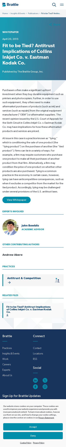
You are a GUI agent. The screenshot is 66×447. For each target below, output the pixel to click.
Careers (6, 364)
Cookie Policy (25, 443)
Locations (38, 353)
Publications (33, 13)
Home (5, 13)
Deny (33, 435)
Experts (6, 369)
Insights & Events (18, 13)
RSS (35, 358)
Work (5, 358)
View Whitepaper (16, 199)
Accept (33, 426)
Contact (37, 348)
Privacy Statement (46, 418)
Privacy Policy (38, 443)
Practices (7, 348)
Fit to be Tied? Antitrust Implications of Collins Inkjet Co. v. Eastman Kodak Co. (28, 309)
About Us (7, 375)
